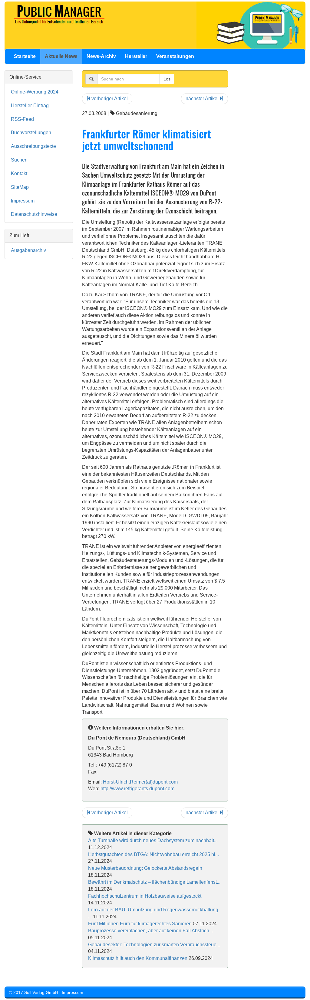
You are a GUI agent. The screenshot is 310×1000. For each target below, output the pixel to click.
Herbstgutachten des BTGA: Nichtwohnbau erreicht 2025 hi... (153, 854)
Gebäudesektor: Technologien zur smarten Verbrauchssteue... (154, 944)
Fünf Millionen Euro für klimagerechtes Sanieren (140, 923)
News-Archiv (101, 56)
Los (166, 79)
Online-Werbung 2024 (34, 91)
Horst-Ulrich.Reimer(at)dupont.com (140, 781)
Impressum (23, 200)
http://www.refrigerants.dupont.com (137, 788)
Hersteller (136, 56)
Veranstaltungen (175, 56)
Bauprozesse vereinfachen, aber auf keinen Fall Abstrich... (150, 930)
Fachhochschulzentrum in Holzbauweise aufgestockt (144, 896)
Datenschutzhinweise (34, 214)
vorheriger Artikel (109, 98)
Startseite (25, 56)
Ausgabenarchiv (28, 250)
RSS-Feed (22, 119)
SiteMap (20, 187)
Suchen (19, 159)
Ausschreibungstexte (33, 146)
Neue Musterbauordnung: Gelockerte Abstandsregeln (145, 868)
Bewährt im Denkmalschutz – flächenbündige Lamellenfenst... (154, 882)
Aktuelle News (61, 56)
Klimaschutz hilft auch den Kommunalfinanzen (137, 958)
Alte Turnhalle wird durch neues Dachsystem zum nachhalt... (153, 840)
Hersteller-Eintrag (30, 105)
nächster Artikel (202, 98)
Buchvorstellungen (31, 132)
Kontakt (19, 173)
